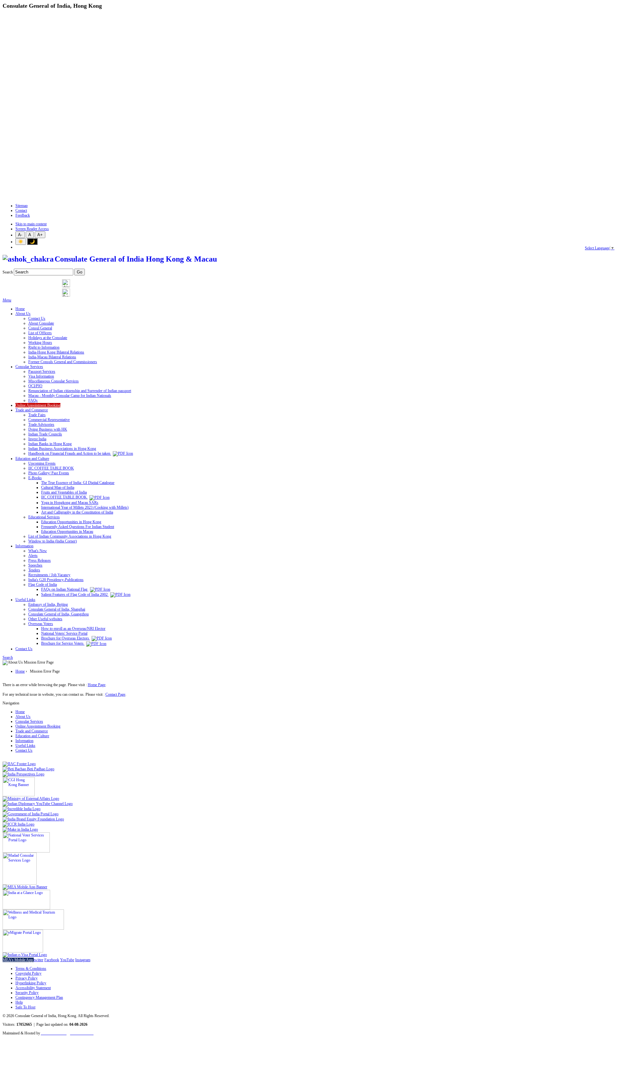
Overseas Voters (40, 623)
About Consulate (41, 323)
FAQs (33, 400)
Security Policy (27, 992)
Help (19, 1002)
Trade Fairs (37, 415)
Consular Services (29, 366)
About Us (23, 313)
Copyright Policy (28, 973)
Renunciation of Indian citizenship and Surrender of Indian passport (79, 391)
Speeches (35, 565)
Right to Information (43, 347)
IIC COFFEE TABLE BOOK (51, 468)
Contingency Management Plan (39, 997)
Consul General (40, 328)
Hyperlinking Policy (30, 983)
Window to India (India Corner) (52, 541)
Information (24, 546)
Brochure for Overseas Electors (65, 638)
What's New (37, 551)
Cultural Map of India (57, 487)
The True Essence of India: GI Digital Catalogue (77, 482)
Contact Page (115, 694)
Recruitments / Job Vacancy (49, 575)
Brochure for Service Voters (63, 643)
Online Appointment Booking (37, 405)
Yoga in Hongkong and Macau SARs (69, 502)
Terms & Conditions (30, 968)
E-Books (35, 478)
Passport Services (41, 371)
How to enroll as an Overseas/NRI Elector (73, 628)
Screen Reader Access (32, 229)
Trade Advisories (41, 424)
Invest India (37, 439)
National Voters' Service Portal (64, 633)
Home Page (96, 685)
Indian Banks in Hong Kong (50, 444)
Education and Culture (32, 458)
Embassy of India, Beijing (48, 604)
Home (20, 309)
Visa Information (41, 376)
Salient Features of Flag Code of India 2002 (75, 594)
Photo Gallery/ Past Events (48, 473)
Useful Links (25, 599)
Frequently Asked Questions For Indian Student (77, 526)
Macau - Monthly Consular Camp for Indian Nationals (69, 395)
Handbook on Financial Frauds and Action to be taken (69, 453)
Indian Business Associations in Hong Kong (62, 448)
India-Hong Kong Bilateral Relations (56, 352)
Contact (21, 210)
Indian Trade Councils (45, 434)
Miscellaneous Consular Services (53, 381)
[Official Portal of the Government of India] (25, 954)
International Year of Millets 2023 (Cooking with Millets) (85, 507)
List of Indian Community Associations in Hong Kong (69, 536)
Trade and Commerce (31, 410)
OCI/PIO (35, 386)
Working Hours (40, 342)
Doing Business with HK (47, 429)
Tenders (34, 570)
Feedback (22, 215)
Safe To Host (25, 1007)
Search (8, 272)
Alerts (33, 555)
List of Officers (40, 333)
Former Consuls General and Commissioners (62, 362)
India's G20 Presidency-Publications (56, 579)
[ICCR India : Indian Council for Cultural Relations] (18, 824)
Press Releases (39, 560)
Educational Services (44, 517)
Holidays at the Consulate (47, 337)
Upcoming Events (42, 463)
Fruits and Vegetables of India (64, 492)
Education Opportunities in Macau (67, 531)
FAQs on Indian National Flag (64, 589)
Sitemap (21, 205)
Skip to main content (31, 224)
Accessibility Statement (33, 988)
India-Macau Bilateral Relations (52, 357)
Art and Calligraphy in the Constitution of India (77, 512)
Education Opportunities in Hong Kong (71, 522)
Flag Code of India (42, 584)
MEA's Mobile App (18, 960)
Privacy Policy (26, 978)
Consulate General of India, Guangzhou (58, 614)
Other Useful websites (45, 619)
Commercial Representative (49, 419)
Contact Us (36, 318)
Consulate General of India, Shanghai (56, 609)
